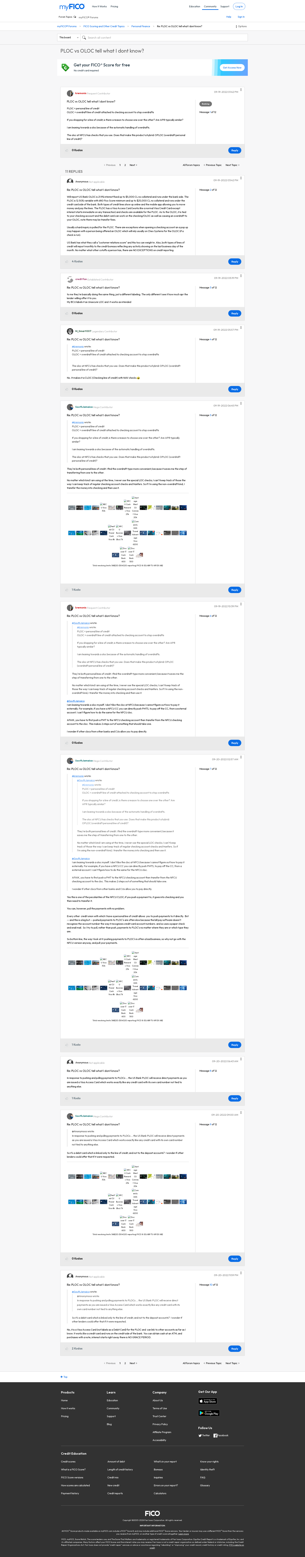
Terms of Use (159, 1408)
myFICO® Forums (88, 17)
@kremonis (78, 346)
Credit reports (115, 1493)
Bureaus (158, 1469)
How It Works (99, 6)
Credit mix (113, 1477)
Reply (234, 150)
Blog (109, 1424)
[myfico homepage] (72, 6)
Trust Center (159, 1416)
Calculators (160, 1493)
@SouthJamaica (81, 623)
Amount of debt (116, 1461)
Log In (239, 6)
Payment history (70, 1493)
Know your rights (209, 1461)
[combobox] (164, 37)
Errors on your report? (166, 1485)
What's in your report (165, 1461)
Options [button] (242, 26)
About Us (157, 1400)
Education (194, 6)
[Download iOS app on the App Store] (208, 1401)
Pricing (114, 6)
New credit (113, 1485)
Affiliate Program (161, 1432)
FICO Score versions (72, 1477)
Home (64, 1400)
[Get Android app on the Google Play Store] (209, 1413)
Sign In (241, 16)
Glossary (205, 1485)
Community (210, 6)
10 (211, 1284)
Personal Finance (140, 26)
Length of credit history (120, 1469)
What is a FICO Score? (73, 1469)
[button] (241, 88)
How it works (68, 1408)
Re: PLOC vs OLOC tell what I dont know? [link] (179, 26)
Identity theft (207, 1469)
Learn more (183, 1534)
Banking (205, 104)
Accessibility (159, 1440)
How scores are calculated (75, 1485)
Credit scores (68, 1461)
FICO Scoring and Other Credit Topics (104, 26)
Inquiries (158, 1477)
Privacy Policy (160, 1424)
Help (228, 16)
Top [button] (65, 1376)
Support (224, 6)
